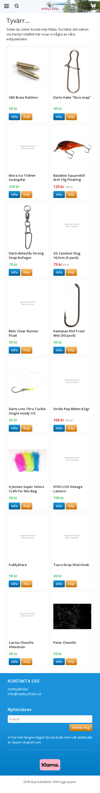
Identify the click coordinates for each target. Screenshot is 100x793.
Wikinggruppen (64, 781)
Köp (27, 116)
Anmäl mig (81, 727)
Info (14, 116)
